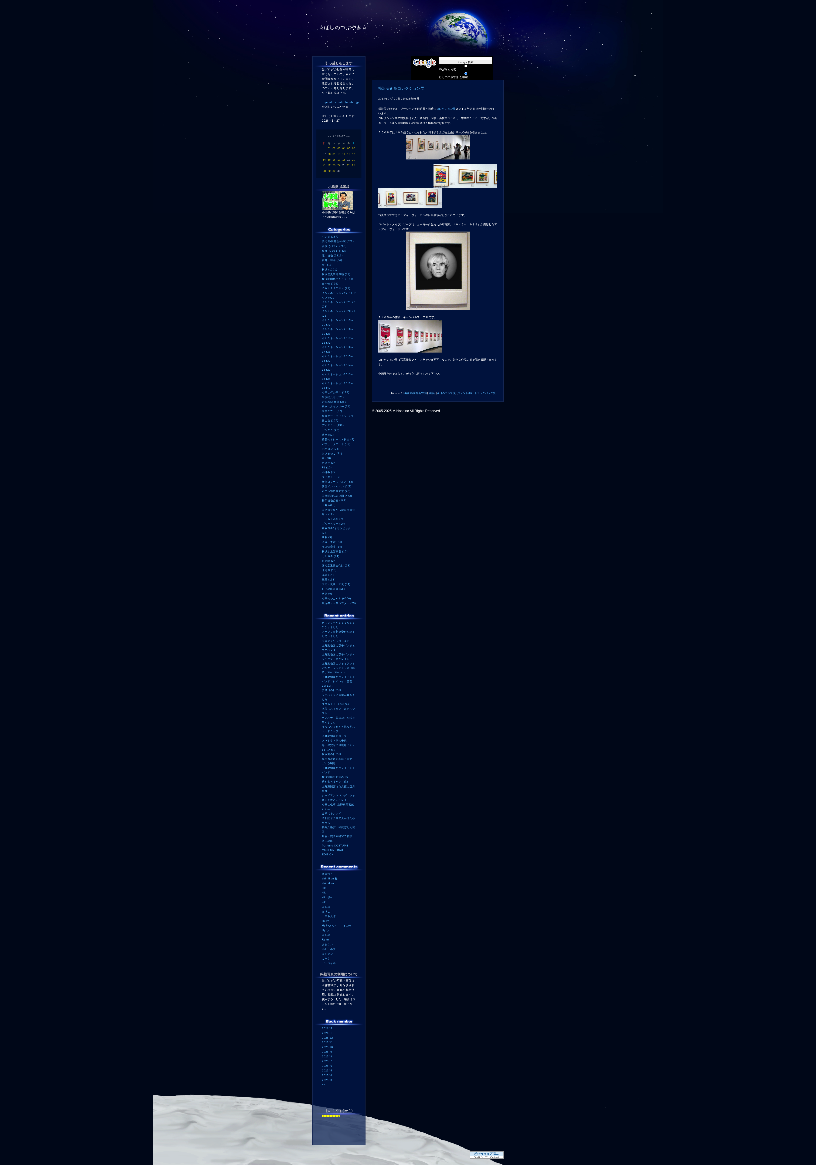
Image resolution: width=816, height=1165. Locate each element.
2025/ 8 (327, 1056)
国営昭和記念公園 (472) (337, 495)
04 (343, 148)
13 (353, 154)
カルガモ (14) (330, 556)
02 (334, 148)
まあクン (327, 944)
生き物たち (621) (333, 397)
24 (338, 165)
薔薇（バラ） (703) (334, 246)
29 (329, 170)
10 (338, 154)
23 (334, 165)
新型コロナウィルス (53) (337, 481)
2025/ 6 (327, 1065)
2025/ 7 (327, 1061)
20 (353, 159)
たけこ (326, 911)
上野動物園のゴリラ (334, 735)
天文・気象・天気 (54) (336, 584)
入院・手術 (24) (332, 542)
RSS (328, 1128)
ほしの (326, 906)
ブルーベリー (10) (333, 523)
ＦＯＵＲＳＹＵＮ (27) (336, 288)
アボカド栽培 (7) (332, 519)
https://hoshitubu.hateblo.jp (340, 102)
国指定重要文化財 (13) (336, 565)
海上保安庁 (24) (332, 546)
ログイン (330, 1136)
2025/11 (327, 1042)
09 (334, 154)
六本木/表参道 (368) (334, 401)
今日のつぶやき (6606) (336, 598)
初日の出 (327, 840)
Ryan (325, 939)
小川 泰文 (329, 949)
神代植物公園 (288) (334, 500)
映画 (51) (328, 434)
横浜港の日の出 (331, 754)
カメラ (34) (329, 462)
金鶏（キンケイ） (333, 813)
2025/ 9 (327, 1051)
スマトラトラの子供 (334, 740)
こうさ (326, 958)
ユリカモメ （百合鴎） (336, 704)
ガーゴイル (329, 963)
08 (329, 154)
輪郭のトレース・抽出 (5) (338, 439)
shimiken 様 (330, 878)
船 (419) (327, 264)
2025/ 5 (327, 1070)
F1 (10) (327, 467)
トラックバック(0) (486, 393)
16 (334, 159)
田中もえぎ (329, 916)
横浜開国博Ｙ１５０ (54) (337, 278)
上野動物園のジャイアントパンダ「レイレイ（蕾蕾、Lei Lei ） (338, 681)
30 (334, 170)
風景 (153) (329, 579)
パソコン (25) (330, 448)
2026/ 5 (327, 1028)
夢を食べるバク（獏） (336, 781)
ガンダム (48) (330, 430)
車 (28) (326, 458)
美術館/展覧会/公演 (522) (338, 241)
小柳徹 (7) (328, 472)
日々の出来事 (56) (333, 588)
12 (348, 154)
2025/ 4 (327, 1075)
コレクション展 (446, 108)
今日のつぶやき (446, 393)
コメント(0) (465, 393)
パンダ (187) (330, 236)
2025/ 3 (327, 1080)
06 (353, 148)
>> (348, 136)
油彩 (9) (327, 537)
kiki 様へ (327, 897)
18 (343, 159)
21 (324, 165)
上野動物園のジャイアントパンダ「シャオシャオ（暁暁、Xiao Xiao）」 (338, 668)
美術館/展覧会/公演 (415, 393)
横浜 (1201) (329, 269)
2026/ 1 (327, 1033)
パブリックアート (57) (336, 444)
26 (348, 165)
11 (343, 154)
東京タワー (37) (332, 411)
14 (324, 159)
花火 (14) (328, 574)
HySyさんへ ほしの (336, 925)
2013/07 (339, 136)
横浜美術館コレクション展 (401, 88)
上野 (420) (329, 505)
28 (324, 170)
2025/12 (327, 1037)
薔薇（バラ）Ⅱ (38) (335, 250)
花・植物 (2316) (332, 255)
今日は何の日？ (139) (335, 392)
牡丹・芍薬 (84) (332, 260)
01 (329, 148)
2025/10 (327, 1047)
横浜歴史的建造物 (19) (336, 274)
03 (338, 148)
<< (330, 136)
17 (338, 159)
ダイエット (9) (331, 476)
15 (329, 159)
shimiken (328, 883)
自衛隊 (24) (329, 560)
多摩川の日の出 (331, 690)
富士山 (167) (330, 420)
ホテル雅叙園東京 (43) (336, 491)
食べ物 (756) (330, 283)
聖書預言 (327, 873)
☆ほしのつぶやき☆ (343, 27)
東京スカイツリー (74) (336, 406)
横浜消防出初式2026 (335, 776)
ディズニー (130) (333, 425)
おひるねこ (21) (332, 453)
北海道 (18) (329, 570)
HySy (325, 920)
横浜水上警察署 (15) (335, 551)
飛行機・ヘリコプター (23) (339, 603)
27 (353, 165)
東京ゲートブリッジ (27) (337, 415)
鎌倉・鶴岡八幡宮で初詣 (337, 836)
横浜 (432, 393)
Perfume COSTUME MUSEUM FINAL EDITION (335, 850)
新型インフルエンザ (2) (336, 486)
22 (329, 165)
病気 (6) (327, 593)
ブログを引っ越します (336, 640)
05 (348, 148)
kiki (324, 887)
